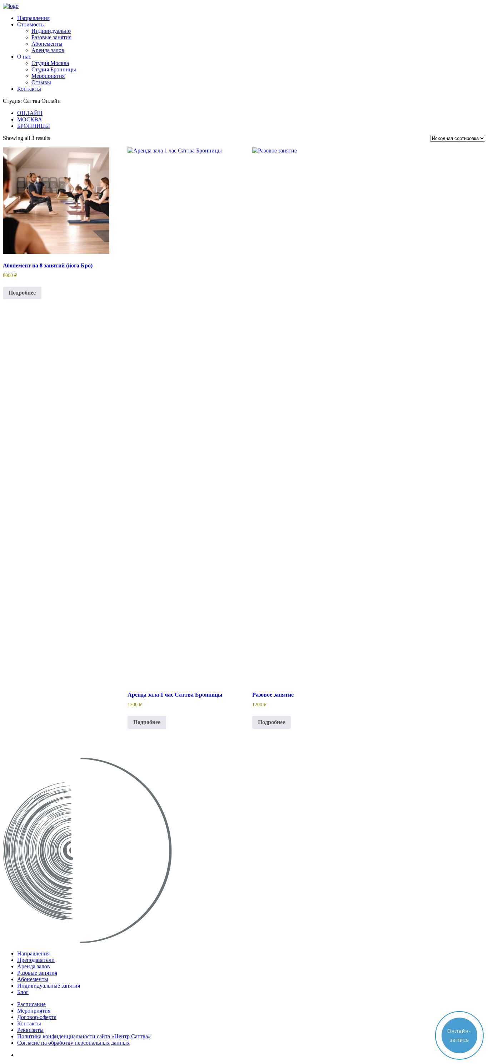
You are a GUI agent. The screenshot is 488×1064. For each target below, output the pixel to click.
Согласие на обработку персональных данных (73, 1043)
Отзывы (41, 82)
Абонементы (47, 44)
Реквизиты (30, 1030)
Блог (23, 992)
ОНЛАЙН (30, 113)
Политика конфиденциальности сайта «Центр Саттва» (84, 1036)
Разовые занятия (51, 37)
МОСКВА (29, 119)
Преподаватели (36, 960)
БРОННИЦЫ (33, 126)
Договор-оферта (36, 1017)
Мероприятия (48, 76)
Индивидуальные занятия (48, 986)
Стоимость (30, 24)
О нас (24, 57)
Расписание (31, 1004)
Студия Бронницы (53, 69)
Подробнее (22, 293)
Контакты (29, 89)
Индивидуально (51, 31)
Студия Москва (50, 63)
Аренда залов (47, 50)
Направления (33, 18)
